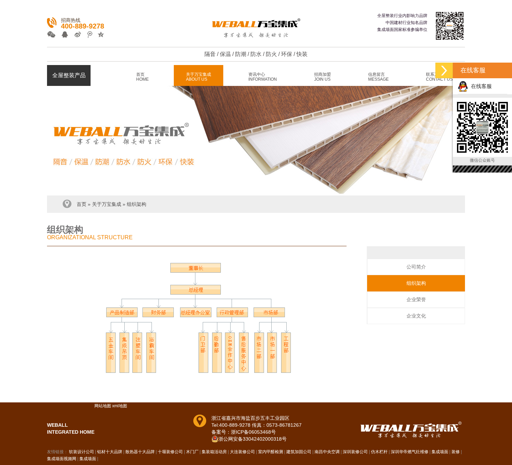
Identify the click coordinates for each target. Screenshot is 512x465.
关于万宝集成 (106, 204)
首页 (81, 204)
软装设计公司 (81, 451)
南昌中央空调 (327, 451)
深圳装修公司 (355, 451)
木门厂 (192, 451)
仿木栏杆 (379, 451)
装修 (455, 451)
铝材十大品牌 (109, 451)
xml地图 (119, 405)
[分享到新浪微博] (75, 35)
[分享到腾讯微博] (87, 35)
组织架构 (136, 204)
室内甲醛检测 (270, 451)
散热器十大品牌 (140, 451)
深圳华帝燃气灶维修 (409, 451)
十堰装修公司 (170, 451)
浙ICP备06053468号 (253, 432)
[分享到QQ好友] (64, 35)
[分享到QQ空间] (98, 35)
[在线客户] (444, 70)
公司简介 (416, 267)
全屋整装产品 (69, 75)
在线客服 (480, 86)
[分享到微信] (52, 35)
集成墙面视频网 (61, 458)
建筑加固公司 (298, 451)
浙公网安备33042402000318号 (252, 439)
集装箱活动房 (214, 451)
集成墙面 (440, 451)
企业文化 (416, 316)
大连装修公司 (242, 451)
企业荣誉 (416, 299)
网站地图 (102, 405)
